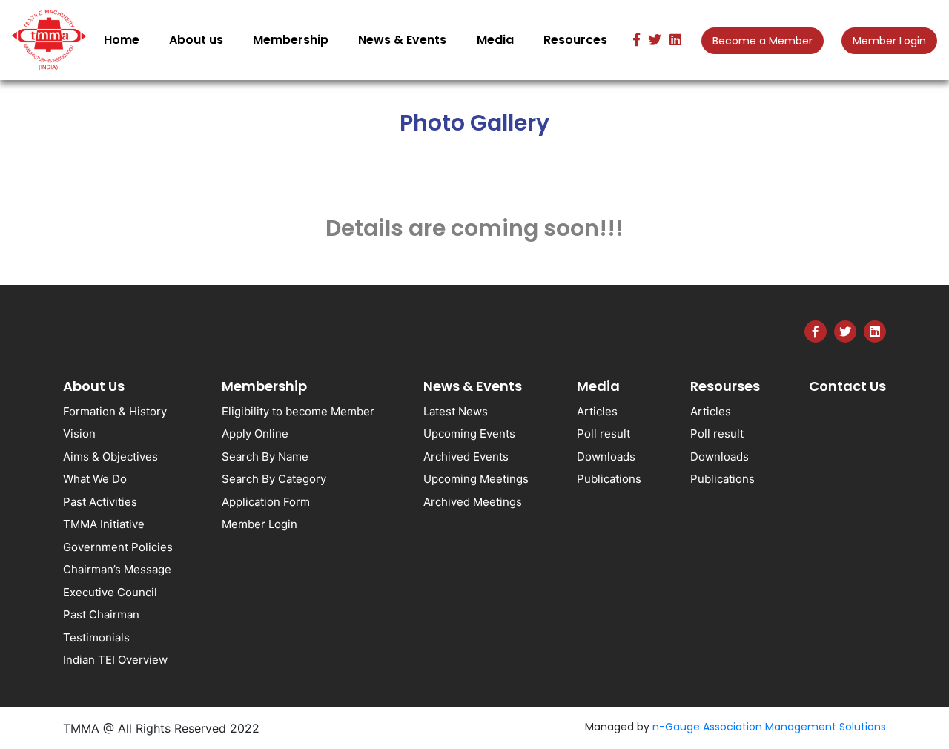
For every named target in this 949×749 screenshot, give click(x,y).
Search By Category (274, 479)
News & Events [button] (402, 39)
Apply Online (255, 433)
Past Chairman (101, 614)
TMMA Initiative (104, 524)
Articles (597, 411)
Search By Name (265, 456)
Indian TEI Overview (115, 660)
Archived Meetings (472, 502)
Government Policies (118, 547)
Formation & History (115, 411)
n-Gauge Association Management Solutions (769, 726)
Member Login (889, 40)
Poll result (603, 433)
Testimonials (96, 637)
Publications (609, 479)
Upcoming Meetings (476, 479)
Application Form (266, 502)
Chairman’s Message (117, 569)
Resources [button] (575, 39)
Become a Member (762, 40)
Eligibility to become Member (298, 411)
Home (124, 39)
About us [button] (196, 39)
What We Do (95, 479)
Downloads (606, 456)
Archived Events (466, 456)
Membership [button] (290, 39)
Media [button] (495, 39)
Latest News (455, 411)
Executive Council (110, 592)
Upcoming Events (469, 433)
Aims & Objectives (110, 456)
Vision (79, 433)
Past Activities (100, 502)
